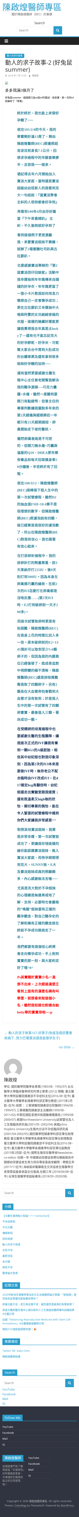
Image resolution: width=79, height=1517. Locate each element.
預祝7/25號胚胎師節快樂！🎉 (19, 1329)
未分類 (6, 1261)
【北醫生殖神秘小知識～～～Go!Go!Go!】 (26, 1215)
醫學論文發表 (10, 1273)
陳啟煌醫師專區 (32, 7)
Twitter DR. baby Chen (16, 1350)
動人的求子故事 (14, 55)
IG (3, 1404)
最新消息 (7, 1256)
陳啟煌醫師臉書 (11, 1356)
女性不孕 (7, 1250)
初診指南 (7, 1238)
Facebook (9, 1394)
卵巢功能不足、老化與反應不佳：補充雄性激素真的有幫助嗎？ (38, 1304)
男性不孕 (7, 1267)
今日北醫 (7, 1227)
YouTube (8, 1389)
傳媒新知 (7, 1233)
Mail (5, 1399)
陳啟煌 (35, 75)
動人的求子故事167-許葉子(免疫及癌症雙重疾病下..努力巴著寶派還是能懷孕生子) (38, 1035)
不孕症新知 (8, 1221)
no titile (67, 1047)
